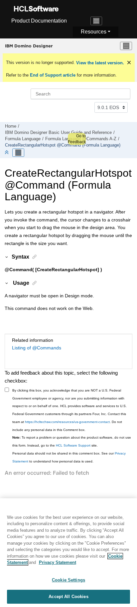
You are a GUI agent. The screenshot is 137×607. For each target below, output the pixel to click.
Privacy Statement (57, 562)
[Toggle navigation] (96, 21)
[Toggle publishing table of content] (18, 153)
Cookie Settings (68, 579)
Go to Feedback (77, 139)
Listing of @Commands (36, 347)
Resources (93, 31)
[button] (7, 257)
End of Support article (53, 75)
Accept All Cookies (68, 596)
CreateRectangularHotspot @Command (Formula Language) (62, 145)
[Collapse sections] (7, 152)
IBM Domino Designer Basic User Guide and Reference (58, 132)
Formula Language (23, 139)
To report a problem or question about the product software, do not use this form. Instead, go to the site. (71, 441)
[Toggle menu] (126, 46)
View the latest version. (99, 62)
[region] (68, 552)
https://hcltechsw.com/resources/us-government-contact (67, 422)
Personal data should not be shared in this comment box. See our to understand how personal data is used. (69, 457)
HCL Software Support (73, 445)
